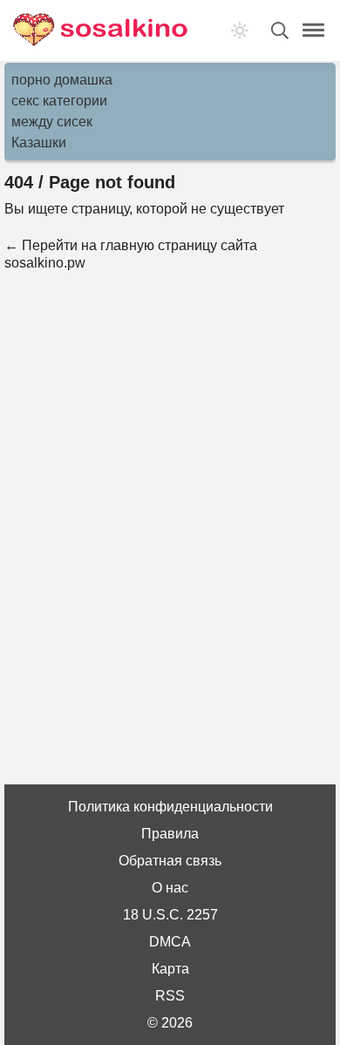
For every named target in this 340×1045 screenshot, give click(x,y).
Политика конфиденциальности (170, 806)
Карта (170, 968)
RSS (170, 995)
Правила (170, 833)
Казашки (38, 142)
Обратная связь (170, 860)
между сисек (51, 121)
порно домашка (61, 79)
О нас (170, 887)
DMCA (170, 941)
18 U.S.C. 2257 (170, 914)
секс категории (59, 100)
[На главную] (100, 30)
